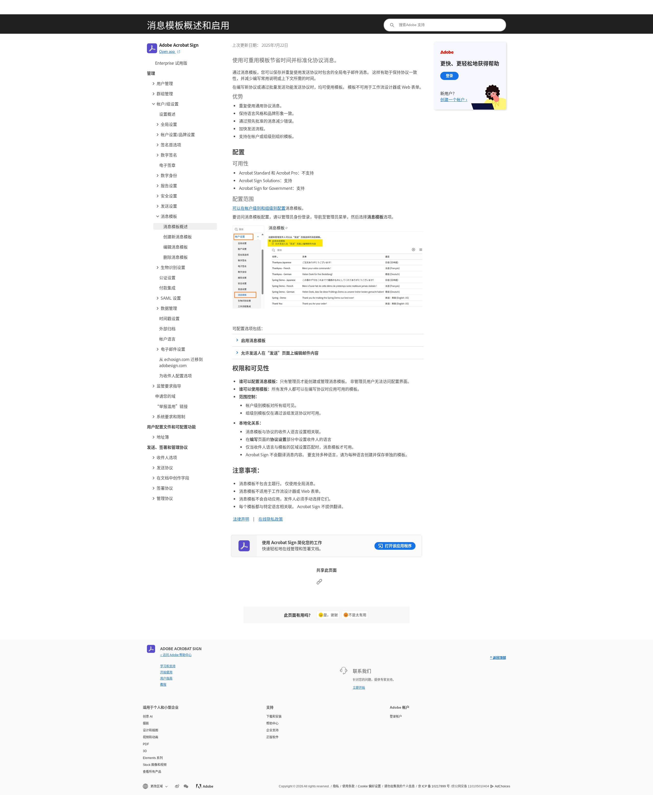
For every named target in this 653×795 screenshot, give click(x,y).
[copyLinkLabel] (319, 583)
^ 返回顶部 (498, 657)
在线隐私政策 (270, 519)
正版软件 (272, 737)
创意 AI (148, 716)
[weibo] (177, 786)
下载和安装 (274, 716)
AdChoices (502, 786)
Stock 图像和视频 (155, 765)
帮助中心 (272, 723)
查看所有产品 (152, 772)
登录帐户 (396, 716)
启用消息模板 (253, 340)
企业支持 (272, 730)
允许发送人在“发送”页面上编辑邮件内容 (280, 353)
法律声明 (241, 519)
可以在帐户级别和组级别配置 (258, 208)
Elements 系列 (153, 758)
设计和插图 (150, 730)
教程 (163, 684)
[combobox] (445, 25)
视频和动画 (150, 737)
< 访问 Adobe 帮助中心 (176, 654)
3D (145, 751)
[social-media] (186, 786)
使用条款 (348, 786)
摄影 (146, 723)
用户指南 (166, 678)
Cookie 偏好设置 (369, 786)
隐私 (336, 786)
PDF (146, 744)
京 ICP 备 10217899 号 (434, 786)
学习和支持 (167, 666)
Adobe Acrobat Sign (178, 45)
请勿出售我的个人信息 (399, 786)
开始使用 (166, 672)
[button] (184, 83)
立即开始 (359, 687)
